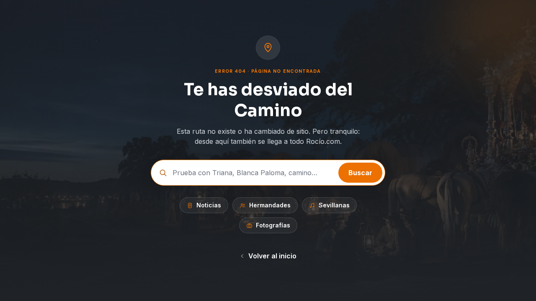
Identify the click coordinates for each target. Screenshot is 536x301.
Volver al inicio (272, 256)
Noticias (208, 205)
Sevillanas (334, 205)
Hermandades (270, 205)
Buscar (360, 172)
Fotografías (273, 225)
